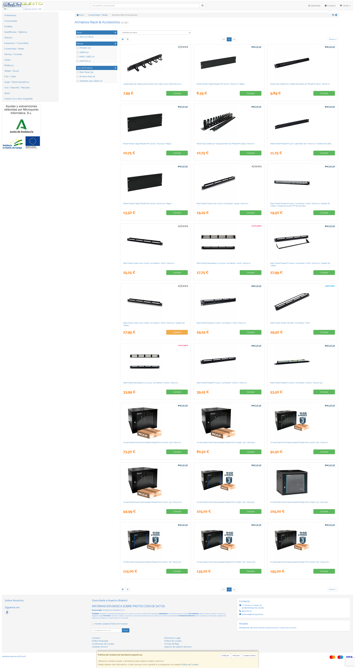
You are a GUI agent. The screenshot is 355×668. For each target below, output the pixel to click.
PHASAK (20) (85, 48)
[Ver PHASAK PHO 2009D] (229, 421)
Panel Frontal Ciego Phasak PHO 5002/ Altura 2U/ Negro (221, 84)
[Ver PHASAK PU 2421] (229, 361)
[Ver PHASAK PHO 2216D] (229, 541)
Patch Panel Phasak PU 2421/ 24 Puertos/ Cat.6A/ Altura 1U (222, 383)
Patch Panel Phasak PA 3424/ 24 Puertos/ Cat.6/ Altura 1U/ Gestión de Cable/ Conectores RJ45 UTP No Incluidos (300, 204)
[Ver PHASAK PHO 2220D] (302, 541)
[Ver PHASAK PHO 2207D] (302, 421)
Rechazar (236, 655)
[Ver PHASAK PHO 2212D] (155, 541)
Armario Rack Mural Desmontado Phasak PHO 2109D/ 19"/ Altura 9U (299, 502)
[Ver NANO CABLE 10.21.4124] (155, 361)
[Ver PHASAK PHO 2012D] (155, 481)
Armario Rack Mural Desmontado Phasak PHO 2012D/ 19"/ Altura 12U (152, 502)
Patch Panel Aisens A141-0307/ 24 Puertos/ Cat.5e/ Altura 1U (222, 203)
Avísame (177, 332)
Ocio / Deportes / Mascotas (17, 88)
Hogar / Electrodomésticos (16, 82)
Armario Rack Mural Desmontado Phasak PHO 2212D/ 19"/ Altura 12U (152, 562)
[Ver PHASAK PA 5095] (229, 122)
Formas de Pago (171, 644)
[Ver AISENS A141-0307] (229, 182)
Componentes (10, 21)
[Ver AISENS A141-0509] (155, 302)
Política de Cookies (189, 664)
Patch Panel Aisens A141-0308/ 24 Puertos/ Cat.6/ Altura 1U (148, 263)
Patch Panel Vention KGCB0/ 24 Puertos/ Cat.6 (290, 323)
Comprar (177, 93)
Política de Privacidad (121, 618)
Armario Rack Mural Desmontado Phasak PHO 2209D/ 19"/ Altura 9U (226, 502)
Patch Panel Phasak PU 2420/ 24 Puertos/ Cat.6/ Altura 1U (221, 323)
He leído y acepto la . (111, 624)
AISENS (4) (84, 52)
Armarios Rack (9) (87, 76)
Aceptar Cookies (249, 655)
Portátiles (8, 26)
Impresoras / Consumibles (16, 43)
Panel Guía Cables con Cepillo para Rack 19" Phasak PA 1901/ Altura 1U (300, 84)
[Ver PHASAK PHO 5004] (155, 182)
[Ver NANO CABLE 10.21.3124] (229, 242)
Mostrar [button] (332, 39)
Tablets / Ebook (11, 71)
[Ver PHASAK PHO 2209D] (229, 481)
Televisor (8, 38)
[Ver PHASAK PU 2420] (229, 302)
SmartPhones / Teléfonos (15, 32)
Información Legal (172, 638)
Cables (7, 60)
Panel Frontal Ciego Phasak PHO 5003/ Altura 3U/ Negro (147, 143)
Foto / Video (10, 76)
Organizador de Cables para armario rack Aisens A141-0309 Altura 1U (152, 84)
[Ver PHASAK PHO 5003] (155, 122)
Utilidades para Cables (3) (90, 81)
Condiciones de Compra (103, 644)
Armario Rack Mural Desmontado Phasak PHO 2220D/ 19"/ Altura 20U (299, 562)
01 (229, 39)
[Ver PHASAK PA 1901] (302, 63)
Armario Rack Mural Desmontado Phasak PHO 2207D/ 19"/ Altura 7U (299, 442)
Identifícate (315, 6)
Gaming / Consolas (13, 54)
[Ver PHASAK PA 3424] (302, 182)
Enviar (125, 630)
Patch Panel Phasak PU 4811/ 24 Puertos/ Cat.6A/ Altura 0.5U (296, 383)
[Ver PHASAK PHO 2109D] (302, 481)
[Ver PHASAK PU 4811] (302, 361)
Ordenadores (10, 15)
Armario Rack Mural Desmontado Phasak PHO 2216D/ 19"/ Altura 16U (226, 562)
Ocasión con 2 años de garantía (18, 99)
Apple (7, 93)
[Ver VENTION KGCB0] (302, 302)
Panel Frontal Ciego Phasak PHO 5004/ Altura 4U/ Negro (147, 203)
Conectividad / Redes (14, 49)
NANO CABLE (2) (86, 57)
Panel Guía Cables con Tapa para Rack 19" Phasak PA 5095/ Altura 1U (226, 143)
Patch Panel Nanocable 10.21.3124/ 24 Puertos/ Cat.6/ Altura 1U (224, 263)
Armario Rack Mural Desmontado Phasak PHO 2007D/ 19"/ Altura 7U (152, 442)
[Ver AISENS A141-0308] (155, 242)
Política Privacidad (100, 641)
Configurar (225, 655)
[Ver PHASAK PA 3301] (302, 122)
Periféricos (9, 65)
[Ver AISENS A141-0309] (155, 63)
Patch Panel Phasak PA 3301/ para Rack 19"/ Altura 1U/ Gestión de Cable (300, 143)
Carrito (345, 6)
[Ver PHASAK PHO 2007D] (155, 421)
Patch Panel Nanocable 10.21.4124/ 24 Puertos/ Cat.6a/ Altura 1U (150, 383)
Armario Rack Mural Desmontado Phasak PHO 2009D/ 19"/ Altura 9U (226, 442)
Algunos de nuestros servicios (178, 647)
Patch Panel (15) (86, 72)
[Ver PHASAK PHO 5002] (229, 63)
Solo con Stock (86, 37)
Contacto (331, 6)
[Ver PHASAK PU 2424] (302, 242)
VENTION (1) (84, 61)
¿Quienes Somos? (100, 647)
